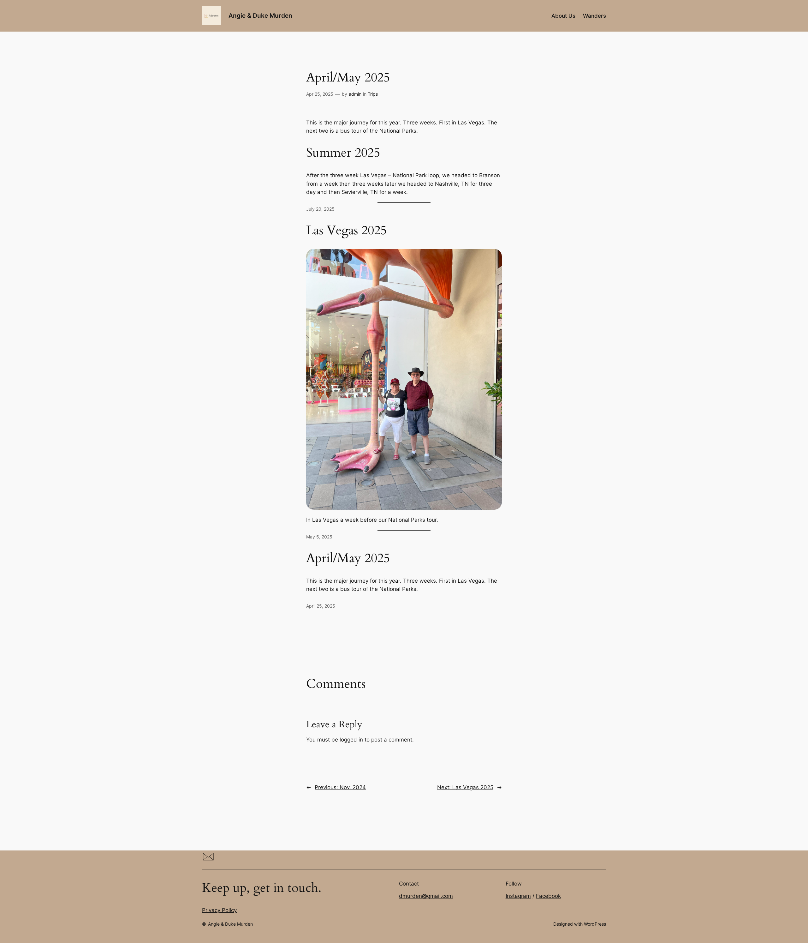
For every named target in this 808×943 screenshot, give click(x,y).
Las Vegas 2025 (346, 230)
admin (355, 94)
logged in (351, 739)
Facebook (548, 896)
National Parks (397, 131)
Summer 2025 (343, 152)
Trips (373, 94)
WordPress (595, 924)
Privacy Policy (219, 910)
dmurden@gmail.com (426, 896)
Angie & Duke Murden (260, 15)
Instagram (518, 896)
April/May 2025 (348, 558)
